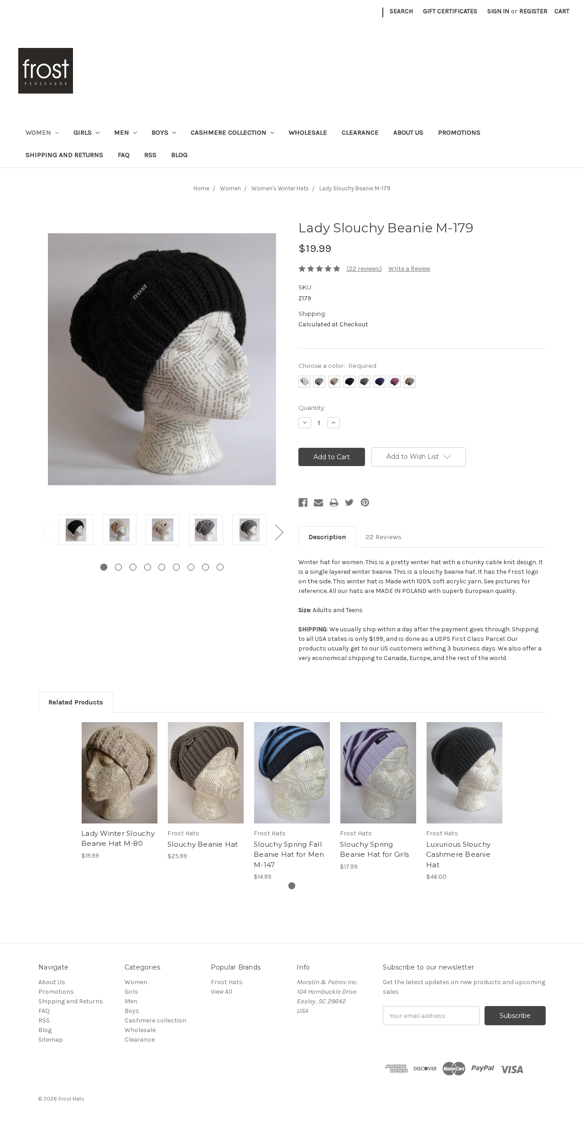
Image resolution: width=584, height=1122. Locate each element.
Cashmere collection (229, 132)
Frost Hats (227, 982)
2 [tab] (118, 567)
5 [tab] (161, 567)
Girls (83, 132)
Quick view (119, 765)
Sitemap (50, 1039)
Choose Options (119, 780)
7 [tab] (191, 567)
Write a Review (409, 269)
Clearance (360, 132)
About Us (408, 132)
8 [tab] (205, 567)
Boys (160, 132)
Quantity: (311, 407)
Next (279, 531)
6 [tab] (176, 567)
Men (122, 132)
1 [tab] (103, 567)
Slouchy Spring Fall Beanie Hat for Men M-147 (289, 854)
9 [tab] (220, 567)
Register (533, 11)
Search (401, 11)
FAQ (124, 155)
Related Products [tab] (75, 702)
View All (221, 992)
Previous (45, 531)
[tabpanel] (76, 531)
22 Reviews (383, 537)
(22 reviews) (364, 269)
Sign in (498, 11)
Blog (179, 155)
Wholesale (308, 132)
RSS (150, 155)
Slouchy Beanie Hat (202, 844)
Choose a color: (337, 365)
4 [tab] (147, 567)
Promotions (459, 132)
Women (39, 132)
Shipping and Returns (64, 155)
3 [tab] (133, 567)
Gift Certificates (450, 11)
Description (327, 537)
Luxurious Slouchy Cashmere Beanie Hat (458, 854)
